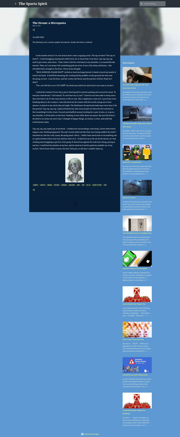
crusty (42, 185)
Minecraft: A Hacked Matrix (132, 162)
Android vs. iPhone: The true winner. (135, 268)
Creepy (35, 185)
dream (50, 185)
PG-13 (88, 185)
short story (97, 185)
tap (105, 185)
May (78, 185)
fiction (56, 185)
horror (64, 185)
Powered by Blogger (91, 434)
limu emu (72, 185)
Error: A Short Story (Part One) (133, 339)
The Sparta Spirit (33, 4)
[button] (33, 30)
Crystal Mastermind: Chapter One (134, 304)
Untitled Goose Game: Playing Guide (135, 375)
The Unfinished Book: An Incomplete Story (137, 233)
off (83, 185)
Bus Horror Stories (129, 197)
